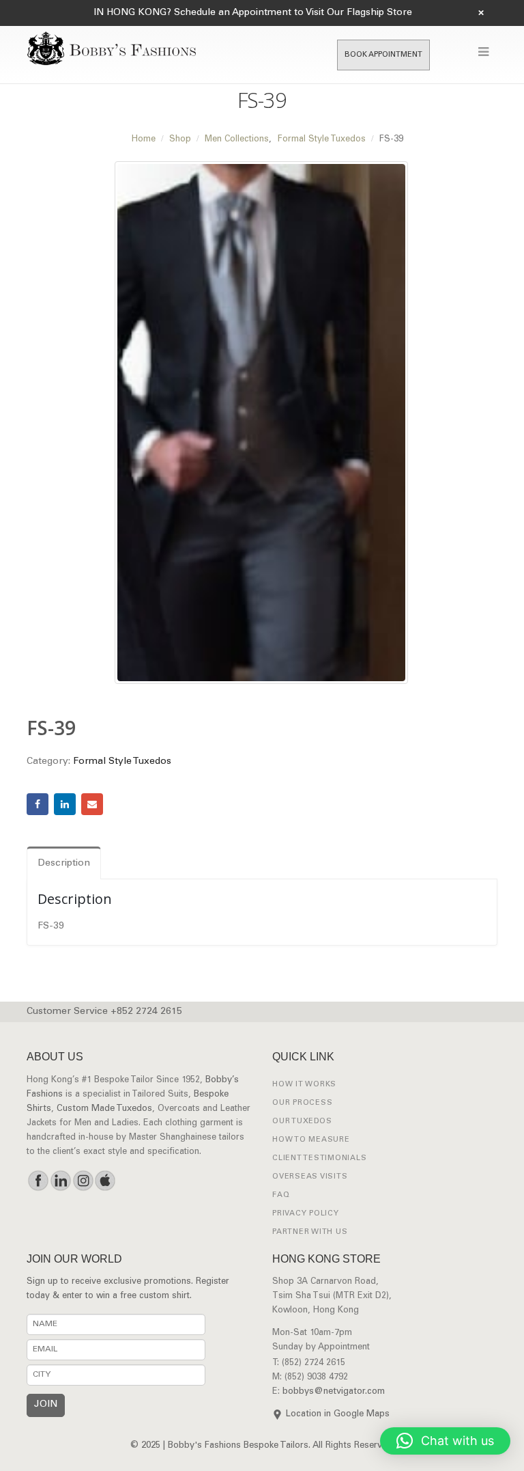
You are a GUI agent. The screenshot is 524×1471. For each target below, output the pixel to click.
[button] (445, 1441)
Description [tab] (64, 863)
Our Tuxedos (302, 1121)
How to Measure (311, 1140)
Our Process (302, 1103)
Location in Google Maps (338, 1414)
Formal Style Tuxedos (122, 762)
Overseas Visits (309, 1177)
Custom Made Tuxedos (104, 1109)
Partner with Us (309, 1232)
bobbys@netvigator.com (333, 1392)
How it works (304, 1084)
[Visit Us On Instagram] (83, 1181)
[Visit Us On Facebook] (38, 1181)
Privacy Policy (305, 1214)
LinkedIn (65, 804)
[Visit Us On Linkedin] (60, 1181)
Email (92, 804)
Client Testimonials (319, 1158)
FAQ (280, 1195)
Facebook (37, 804)
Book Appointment (383, 55)
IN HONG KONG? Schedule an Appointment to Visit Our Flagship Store (252, 13)
